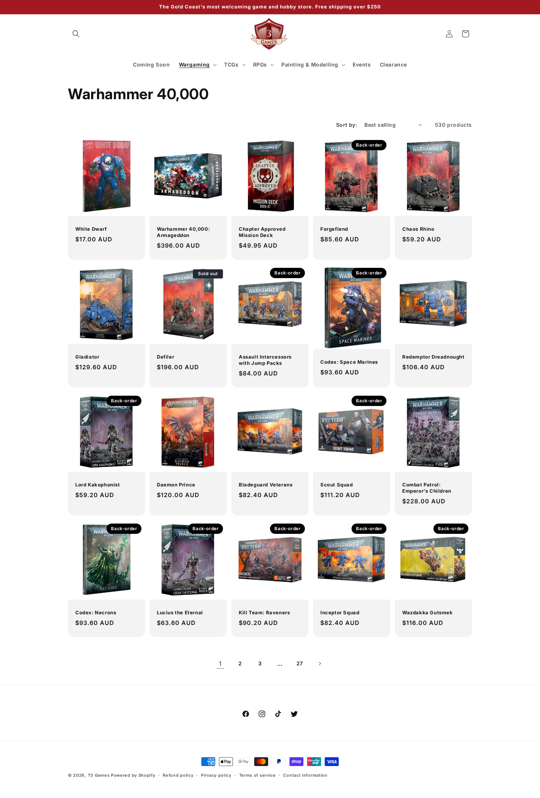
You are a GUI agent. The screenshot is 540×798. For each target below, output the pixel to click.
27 (299, 663)
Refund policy (178, 775)
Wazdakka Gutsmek (427, 612)
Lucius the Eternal (180, 612)
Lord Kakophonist (97, 485)
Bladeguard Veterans (265, 485)
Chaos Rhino (418, 229)
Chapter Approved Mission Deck (262, 232)
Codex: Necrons (95, 612)
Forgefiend (334, 229)
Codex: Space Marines (349, 362)
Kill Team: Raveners (264, 612)
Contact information (305, 775)
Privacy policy (216, 775)
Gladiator (87, 357)
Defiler (165, 357)
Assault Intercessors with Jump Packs (265, 360)
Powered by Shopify (133, 775)
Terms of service (257, 775)
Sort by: (346, 125)
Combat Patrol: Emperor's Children (426, 488)
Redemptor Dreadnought (433, 357)
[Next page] (320, 663)
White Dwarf (91, 229)
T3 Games (99, 775)
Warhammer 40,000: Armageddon (183, 232)
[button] (76, 34)
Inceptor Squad (339, 612)
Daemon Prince (176, 485)
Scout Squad (336, 485)
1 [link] (220, 663)
